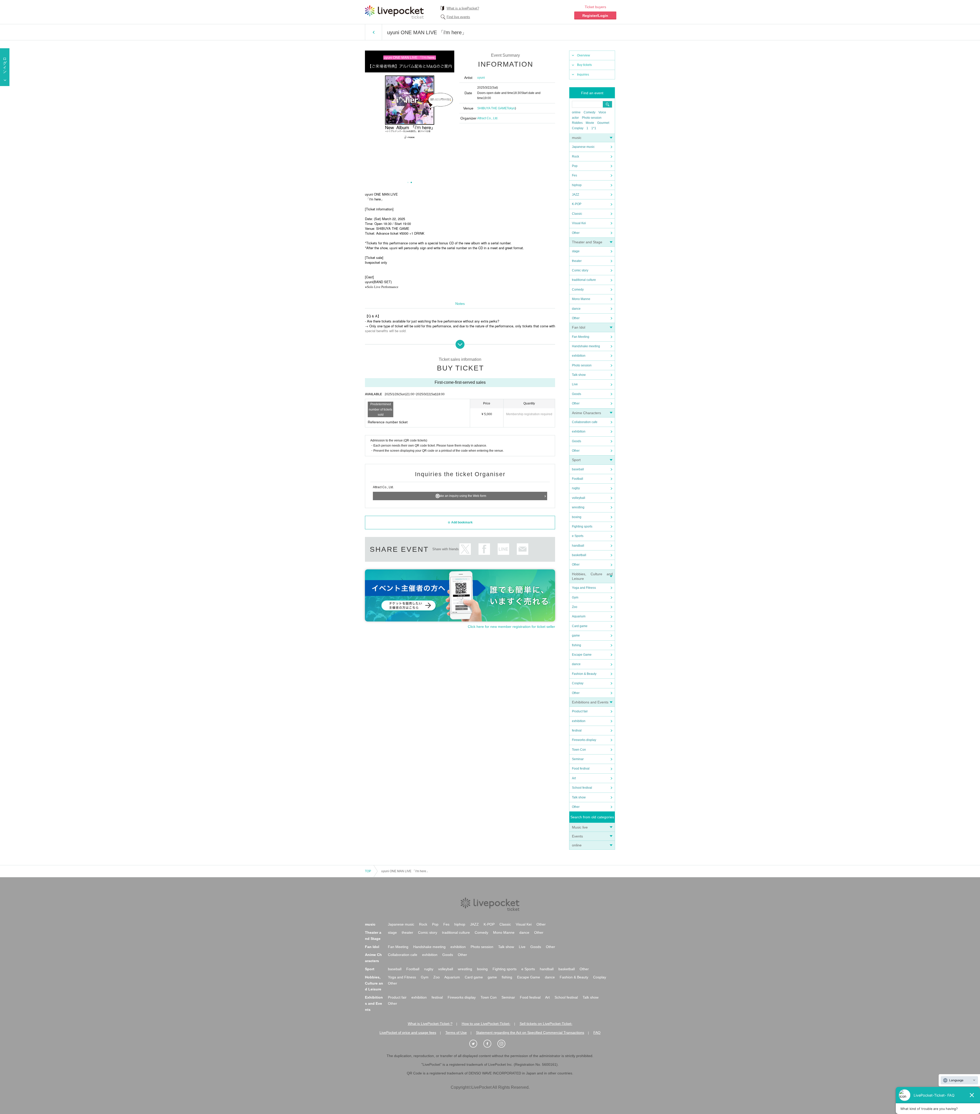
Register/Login (595, 16)
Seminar (578, 759)
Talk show (579, 375)
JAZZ (575, 194)
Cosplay (577, 128)
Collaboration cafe (584, 422)
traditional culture (584, 280)
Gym (575, 597)
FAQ (597, 1033)
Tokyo (511, 108)
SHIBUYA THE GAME (492, 108)
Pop (575, 166)
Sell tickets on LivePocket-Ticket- (546, 1024)
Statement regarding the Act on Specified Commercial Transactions (530, 1033)
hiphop (577, 185)
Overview (583, 55)
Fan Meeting (580, 337)
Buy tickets (584, 65)
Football (577, 479)
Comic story (580, 270)
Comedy (589, 112)
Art (574, 778)
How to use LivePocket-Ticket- (486, 1024)
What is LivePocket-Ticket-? (430, 1024)
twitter (465, 549)
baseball (578, 469)
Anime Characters (586, 413)
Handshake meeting (586, 346)
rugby (576, 488)
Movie (590, 123)
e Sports (577, 536)
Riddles (577, 123)
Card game (579, 626)
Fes (574, 175)
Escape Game (582, 654)
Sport (576, 460)
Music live (580, 827)
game (576, 635)
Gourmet (603, 123)
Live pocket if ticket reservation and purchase (394, 12)
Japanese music (583, 147)
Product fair (580, 711)
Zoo (574, 607)
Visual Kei (579, 223)
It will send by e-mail (522, 549)
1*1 (593, 128)
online (576, 112)
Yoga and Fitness (584, 588)
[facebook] (490, 1044)
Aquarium (578, 616)
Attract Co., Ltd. (487, 118)
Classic (577, 213)
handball (578, 545)
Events (577, 836)
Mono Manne (581, 299)
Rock (575, 156)
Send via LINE (503, 549)
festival (577, 730)
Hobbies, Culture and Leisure (374, 983)
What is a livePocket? (463, 8)
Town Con (579, 749)
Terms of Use (456, 1033)
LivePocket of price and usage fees (407, 1033)
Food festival (581, 768)
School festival (582, 787)
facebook (484, 549)
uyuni (481, 77)
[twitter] (476, 1044)
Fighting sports (582, 526)
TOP (368, 871)
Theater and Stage (587, 242)
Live (575, 384)
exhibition (578, 355)
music (576, 138)
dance (576, 308)
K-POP (576, 204)
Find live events (458, 17)
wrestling (578, 507)
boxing (576, 517)
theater (577, 261)
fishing (576, 645)
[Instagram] (504, 1044)
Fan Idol (578, 327)
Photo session (592, 117)
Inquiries (583, 74)
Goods (576, 394)
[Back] (373, 32)
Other (576, 233)
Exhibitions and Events (590, 702)
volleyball (578, 498)
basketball (579, 555)
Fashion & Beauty (584, 674)
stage (576, 251)
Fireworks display (584, 740)
